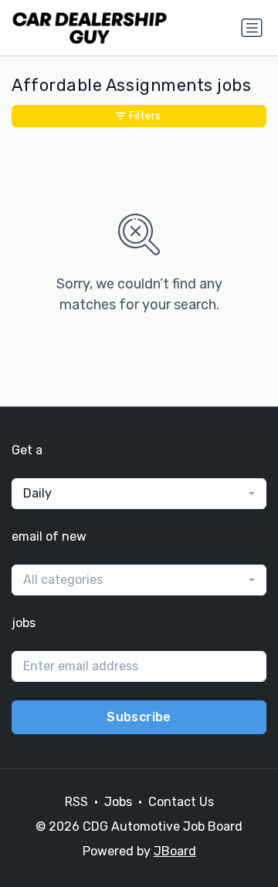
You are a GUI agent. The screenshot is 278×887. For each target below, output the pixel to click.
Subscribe (139, 717)
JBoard (175, 851)
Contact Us (181, 801)
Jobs (118, 801)
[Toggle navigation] (251, 27)
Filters (145, 116)
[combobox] (139, 493)
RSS (76, 801)
